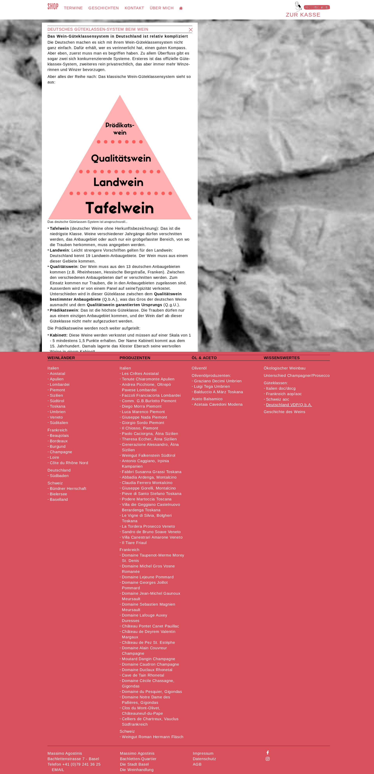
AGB (197, 764)
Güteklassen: (276, 383)
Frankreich (57, 430)
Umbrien (57, 412)
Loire (54, 457)
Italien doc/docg (281, 388)
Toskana (57, 406)
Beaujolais (59, 435)
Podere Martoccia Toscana (147, 499)
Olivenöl (199, 368)
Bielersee (58, 494)
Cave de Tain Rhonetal (143, 675)
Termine (73, 8)
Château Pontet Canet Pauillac (150, 626)
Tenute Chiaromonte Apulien (148, 379)
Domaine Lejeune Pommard (148, 577)
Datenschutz (204, 759)
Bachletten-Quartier (138, 759)
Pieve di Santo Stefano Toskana (152, 493)
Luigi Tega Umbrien (212, 386)
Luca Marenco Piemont (143, 412)
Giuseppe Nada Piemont (144, 417)
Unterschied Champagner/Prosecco (297, 375)
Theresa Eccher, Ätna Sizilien (149, 439)
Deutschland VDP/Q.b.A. (289, 405)
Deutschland (59, 470)
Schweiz (55, 483)
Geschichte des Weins (284, 412)
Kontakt (134, 8)
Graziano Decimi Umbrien (218, 381)
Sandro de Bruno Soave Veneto (151, 532)
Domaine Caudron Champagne (150, 664)
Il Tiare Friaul (134, 543)
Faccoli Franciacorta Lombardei (151, 395)
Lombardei (60, 384)
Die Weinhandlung (137, 770)
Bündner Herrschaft (68, 488)
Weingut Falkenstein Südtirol (148, 455)
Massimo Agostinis (137, 753)
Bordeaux (59, 441)
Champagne (61, 452)
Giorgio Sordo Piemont (143, 423)
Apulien (57, 379)
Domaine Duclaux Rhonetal (147, 670)
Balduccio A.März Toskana (218, 392)
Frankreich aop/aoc (284, 394)
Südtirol (57, 401)
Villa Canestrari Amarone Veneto (152, 537)
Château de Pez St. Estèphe (148, 642)
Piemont (57, 390)
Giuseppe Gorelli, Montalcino (149, 488)
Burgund (57, 446)
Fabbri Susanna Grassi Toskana (152, 472)
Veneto (56, 417)
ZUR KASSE (303, 15)
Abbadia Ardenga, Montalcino (149, 477)
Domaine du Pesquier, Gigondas (152, 691)
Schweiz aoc (277, 399)
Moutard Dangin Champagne (148, 659)
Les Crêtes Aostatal (140, 373)
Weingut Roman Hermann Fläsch (152, 737)
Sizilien (56, 395)
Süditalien (59, 423)
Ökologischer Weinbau (285, 368)
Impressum (203, 753)
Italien (53, 368)
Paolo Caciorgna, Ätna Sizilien (150, 433)
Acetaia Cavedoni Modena (218, 404)
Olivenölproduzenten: (211, 375)
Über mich (162, 8)
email (58, 770)
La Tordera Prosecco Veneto (148, 526)
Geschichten (103, 8)
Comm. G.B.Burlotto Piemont (149, 401)
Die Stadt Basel (134, 764)
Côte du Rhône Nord (69, 463)
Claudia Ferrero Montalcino (147, 483)
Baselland (59, 499)
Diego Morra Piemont (141, 406)
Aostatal (57, 373)
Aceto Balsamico (207, 399)
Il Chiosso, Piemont (140, 428)
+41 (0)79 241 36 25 (81, 764)
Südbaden (59, 476)
